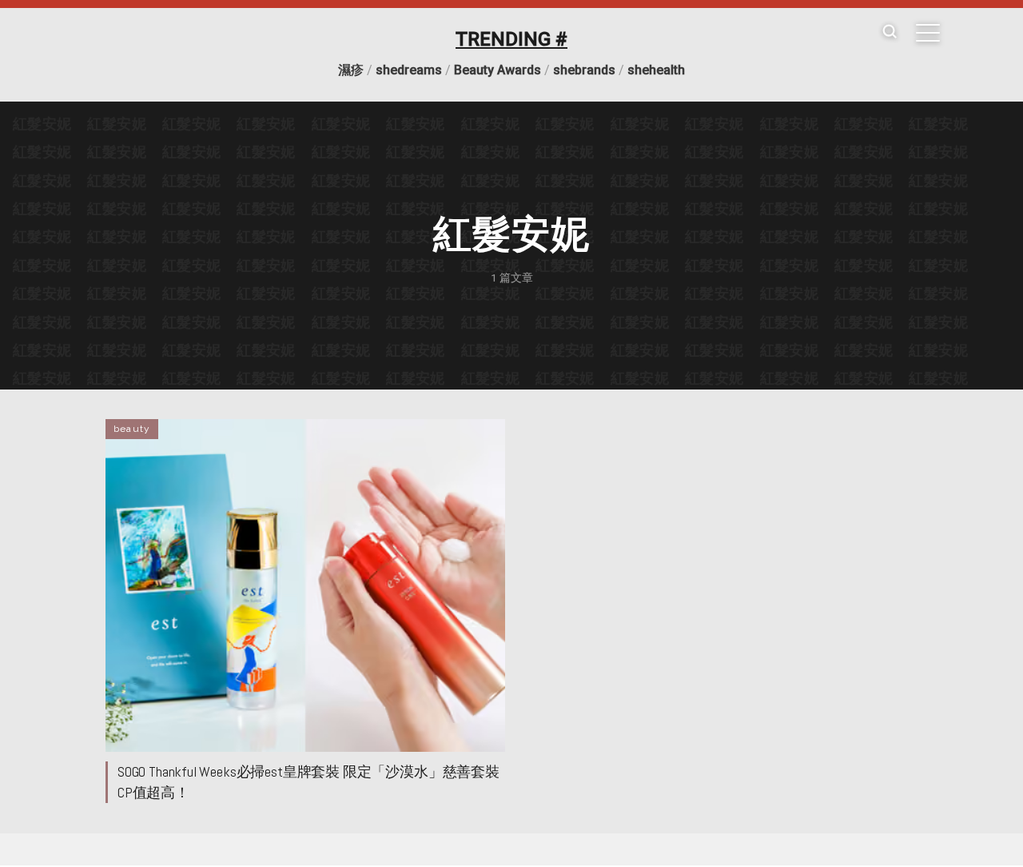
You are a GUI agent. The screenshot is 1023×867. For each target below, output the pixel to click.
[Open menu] (928, 33)
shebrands (584, 70)
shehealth (656, 70)
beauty (131, 428)
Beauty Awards (497, 70)
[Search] (890, 32)
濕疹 (351, 70)
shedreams (409, 70)
